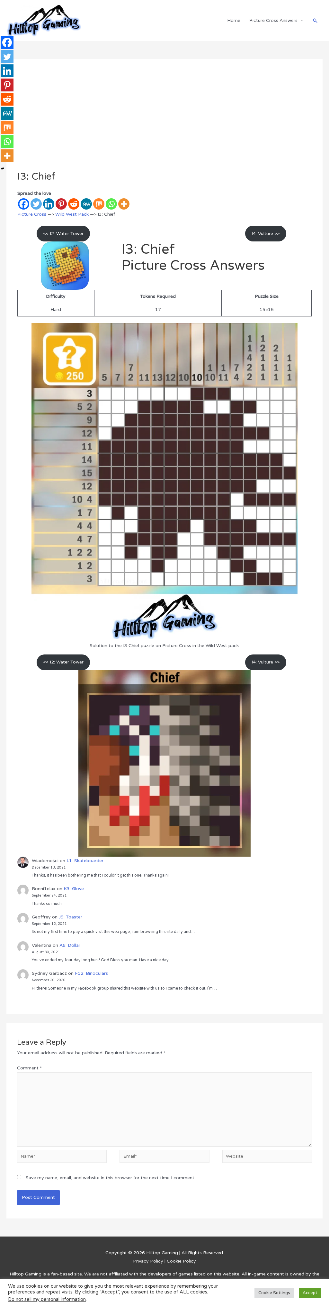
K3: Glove (74, 888)
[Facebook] (23, 204)
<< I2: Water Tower (63, 233)
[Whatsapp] (111, 204)
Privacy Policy (148, 1261)
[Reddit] (73, 204)
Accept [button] (310, 1300)
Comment (29, 1068)
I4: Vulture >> (266, 233)
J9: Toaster (70, 917)
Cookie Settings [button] (274, 1300)
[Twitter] (36, 204)
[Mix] (98, 204)
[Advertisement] (164, 123)
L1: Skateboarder (85, 860)
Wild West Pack (72, 214)
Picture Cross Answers (273, 20)
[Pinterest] (61, 204)
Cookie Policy (181, 1261)
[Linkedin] (48, 204)
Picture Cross (31, 214)
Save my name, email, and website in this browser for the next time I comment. (110, 1177)
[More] (123, 204)
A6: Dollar (69, 945)
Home (233, 20)
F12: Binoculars (91, 973)
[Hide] (2, 168)
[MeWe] (86, 204)
